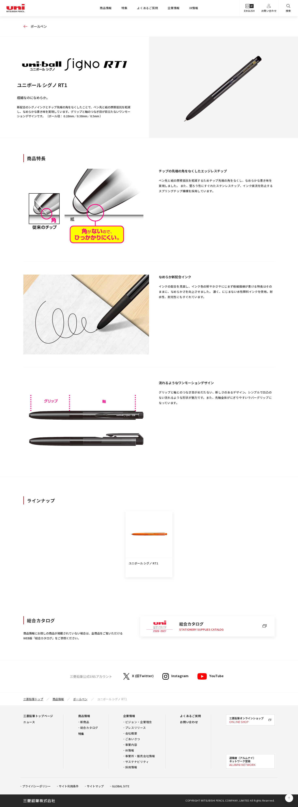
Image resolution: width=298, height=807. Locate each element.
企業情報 (174, 8)
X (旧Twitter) (142, 676)
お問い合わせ (269, 10)
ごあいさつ (132, 739)
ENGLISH (249, 10)
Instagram (180, 676)
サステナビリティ (137, 762)
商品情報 (106, 8)
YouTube (216, 676)
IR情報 (193, 8)
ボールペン (39, 26)
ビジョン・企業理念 (138, 722)
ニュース (29, 722)
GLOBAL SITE (120, 786)
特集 (124, 8)
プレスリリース (135, 728)
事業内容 (131, 745)
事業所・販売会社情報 (140, 756)
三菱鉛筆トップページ (38, 716)
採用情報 (131, 767)
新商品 (84, 722)
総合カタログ (89, 728)
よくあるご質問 (147, 8)
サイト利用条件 (69, 786)
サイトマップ (95, 786)
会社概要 (131, 733)
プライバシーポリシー (36, 786)
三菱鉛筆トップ (33, 699)
